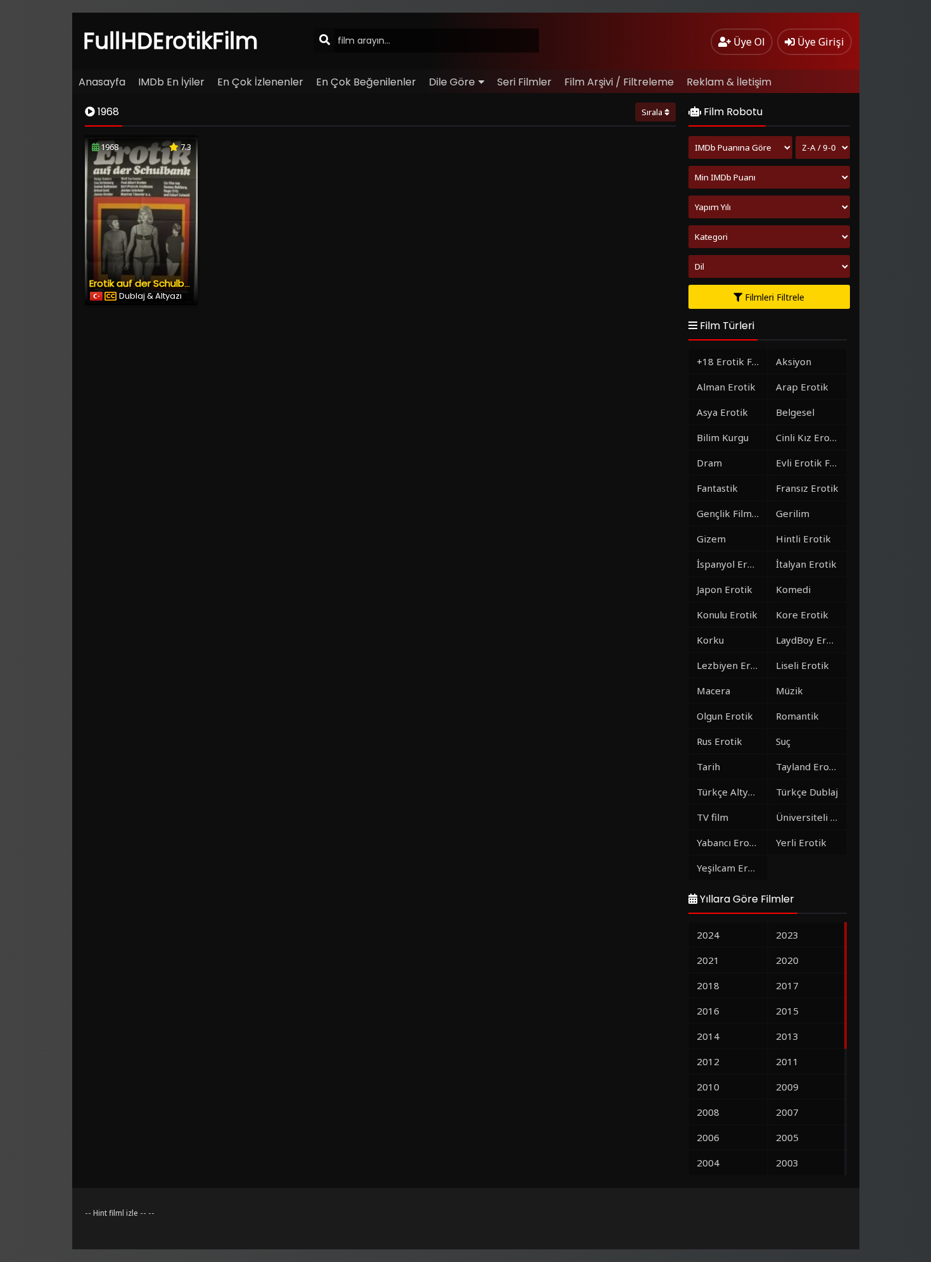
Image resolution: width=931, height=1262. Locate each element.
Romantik (797, 715)
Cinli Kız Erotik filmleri (811, 437)
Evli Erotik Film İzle (811, 462)
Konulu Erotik (727, 614)
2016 (708, 1010)
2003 (787, 1162)
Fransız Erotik (807, 488)
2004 (708, 1162)
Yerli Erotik (801, 842)
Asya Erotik (722, 412)
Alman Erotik (726, 386)
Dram (709, 462)
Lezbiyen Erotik (732, 665)
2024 (708, 934)
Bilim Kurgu (723, 437)
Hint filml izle (115, 1213)
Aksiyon (793, 361)
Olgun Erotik (725, 715)
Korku (710, 640)
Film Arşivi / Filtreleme (619, 82)
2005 (787, 1137)
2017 (787, 985)
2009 (787, 1086)
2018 (708, 985)
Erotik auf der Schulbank (145, 283)
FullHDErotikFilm (170, 40)
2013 (787, 1036)
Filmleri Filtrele (773, 297)
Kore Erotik (802, 614)
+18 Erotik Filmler (732, 361)
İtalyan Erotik (806, 564)
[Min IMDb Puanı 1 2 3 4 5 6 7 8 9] (769, 177)
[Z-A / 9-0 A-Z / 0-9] (822, 147)
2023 (787, 934)
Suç (783, 741)
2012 (708, 1061)
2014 (708, 1036)
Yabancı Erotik (729, 842)
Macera (713, 690)
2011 (787, 1061)
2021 (708, 960)
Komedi (793, 589)
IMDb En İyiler (171, 82)
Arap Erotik (802, 386)
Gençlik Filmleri (732, 513)
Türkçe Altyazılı (731, 791)
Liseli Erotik (802, 665)
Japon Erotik (724, 589)
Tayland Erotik (808, 766)
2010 (708, 1086)
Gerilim (792, 513)
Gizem (711, 538)
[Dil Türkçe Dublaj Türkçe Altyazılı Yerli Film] (769, 266)
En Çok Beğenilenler (366, 82)
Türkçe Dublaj (807, 791)
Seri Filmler (524, 82)
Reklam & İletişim (729, 82)
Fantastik (717, 488)
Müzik (789, 690)
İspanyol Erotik (731, 564)
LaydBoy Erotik (810, 640)
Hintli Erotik (803, 538)
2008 (708, 1112)
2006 (708, 1137)
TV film (712, 817)
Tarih (708, 766)
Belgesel (795, 412)
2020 (787, 960)
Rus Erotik (719, 741)
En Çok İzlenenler (260, 82)
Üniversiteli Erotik (811, 817)
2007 (787, 1112)
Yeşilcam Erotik (731, 867)
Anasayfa (102, 82)
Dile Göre (452, 82)
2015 (787, 1010)
